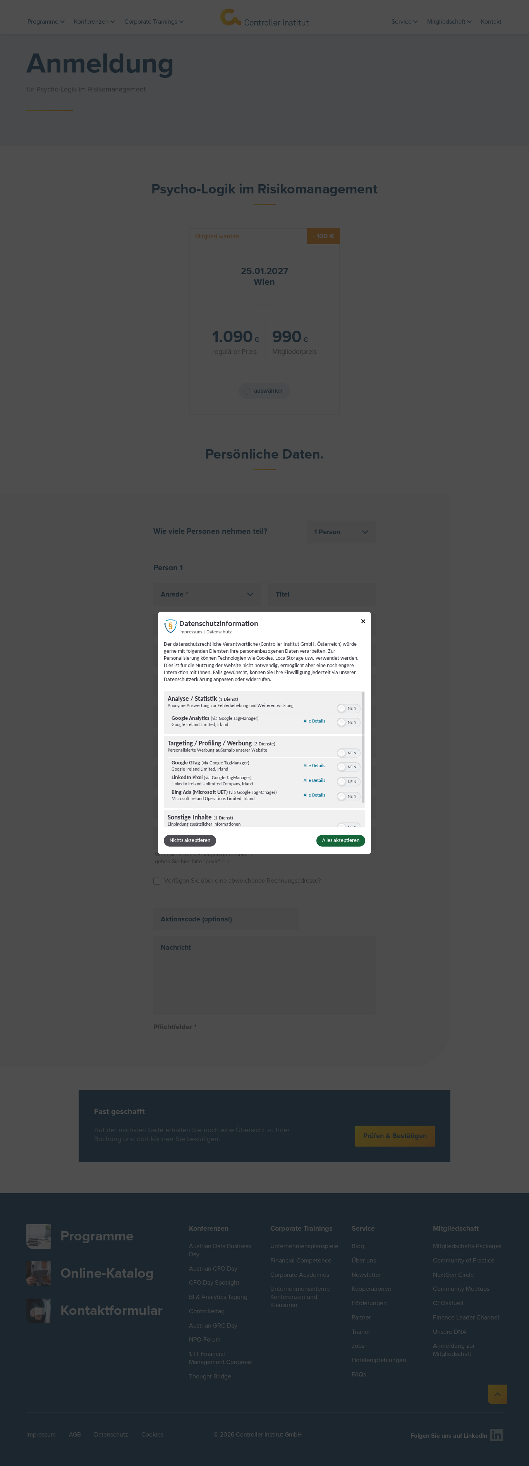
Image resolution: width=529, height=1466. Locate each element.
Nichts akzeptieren (190, 840)
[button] (341, 708)
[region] (264, 759)
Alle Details (314, 721)
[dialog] (264, 733)
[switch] (348, 707)
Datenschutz (219, 632)
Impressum (190, 632)
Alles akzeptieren (340, 840)
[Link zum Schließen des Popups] (363, 623)
